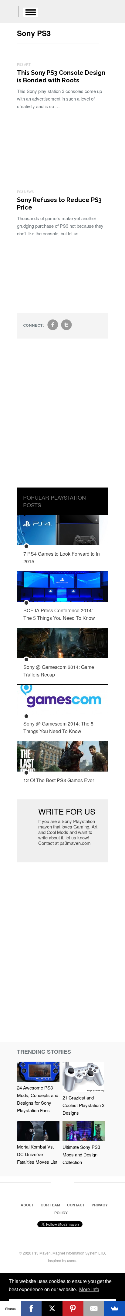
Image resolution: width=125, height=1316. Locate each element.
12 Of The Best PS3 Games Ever (58, 780)
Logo (9, 12)
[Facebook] (31, 1308)
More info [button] (89, 1289)
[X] (52, 1308)
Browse (30, 12)
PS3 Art (24, 64)
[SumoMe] (114, 1308)
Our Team (50, 1205)
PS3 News (25, 191)
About (27, 1205)
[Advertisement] (62, 417)
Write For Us (66, 811)
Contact (76, 1205)
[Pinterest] (72, 1308)
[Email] (93, 1308)
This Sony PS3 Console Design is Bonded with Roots (61, 76)
